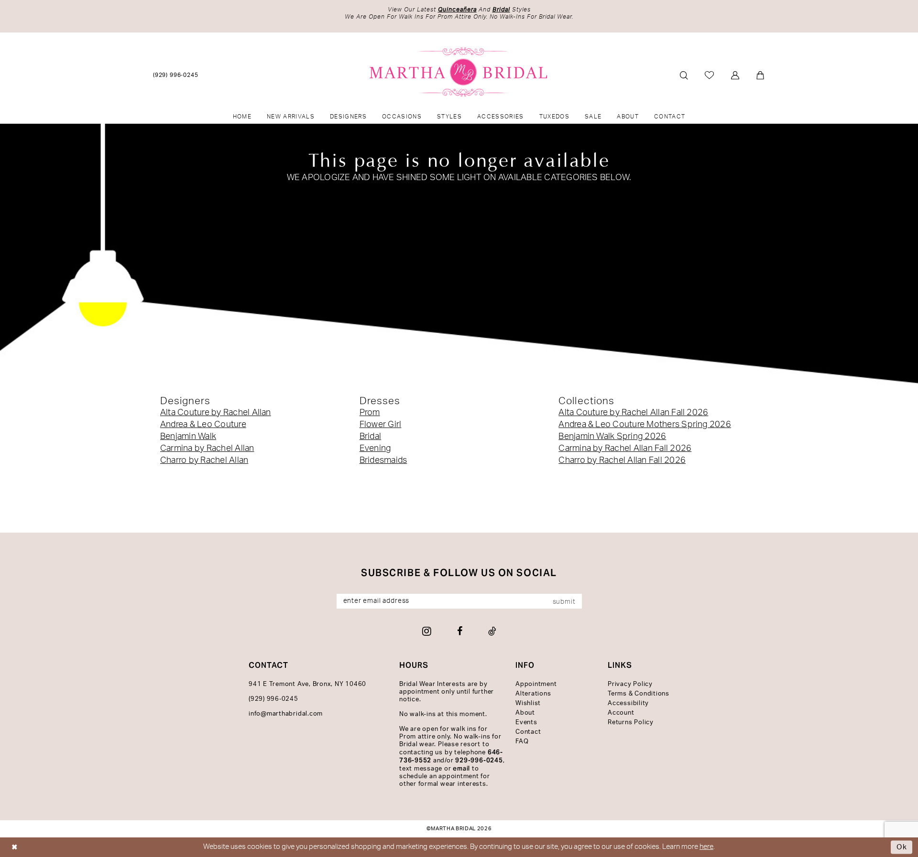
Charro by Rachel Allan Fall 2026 (622, 460)
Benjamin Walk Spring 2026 (612, 436)
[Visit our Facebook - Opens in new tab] (459, 631)
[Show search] (684, 75)
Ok (901, 847)
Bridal (370, 436)
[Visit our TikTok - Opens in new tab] (492, 631)
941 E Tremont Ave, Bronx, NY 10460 (307, 684)
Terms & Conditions (638, 694)
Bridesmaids (383, 460)
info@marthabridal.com (286, 714)
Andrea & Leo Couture (203, 424)
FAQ (521, 742)
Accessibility (628, 703)
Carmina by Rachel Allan (207, 448)
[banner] (459, 72)
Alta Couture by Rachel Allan (215, 412)
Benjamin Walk (188, 436)
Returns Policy (631, 722)
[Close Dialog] (14, 847)
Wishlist (528, 703)
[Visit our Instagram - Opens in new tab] (426, 631)
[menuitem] (176, 74)
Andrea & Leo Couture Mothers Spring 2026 (644, 424)
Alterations (533, 694)
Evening (375, 448)
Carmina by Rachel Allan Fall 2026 (624, 448)
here (706, 846)
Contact (528, 732)
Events (526, 722)
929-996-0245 (479, 760)
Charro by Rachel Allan (204, 460)
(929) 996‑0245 (273, 699)
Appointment (536, 684)
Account (621, 713)
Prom (370, 412)
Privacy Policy (630, 684)
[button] (735, 75)
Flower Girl (381, 424)
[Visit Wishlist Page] (710, 75)
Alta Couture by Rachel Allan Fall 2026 (633, 412)
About (525, 713)
